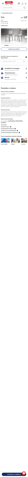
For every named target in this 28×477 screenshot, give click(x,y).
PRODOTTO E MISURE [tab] (8, 88)
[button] (14, 36)
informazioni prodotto (7, 128)
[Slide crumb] (6, 45)
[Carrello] (25, 4)
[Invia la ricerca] (24, 8)
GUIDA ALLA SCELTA (14, 49)
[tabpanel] (14, 112)
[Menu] (3, 4)
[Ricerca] (21, 4)
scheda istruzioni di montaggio (9, 132)
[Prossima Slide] (26, 37)
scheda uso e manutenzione (8, 130)
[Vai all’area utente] (22, 4)
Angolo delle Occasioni (7, 13)
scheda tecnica (5, 126)
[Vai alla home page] (10, 3)
